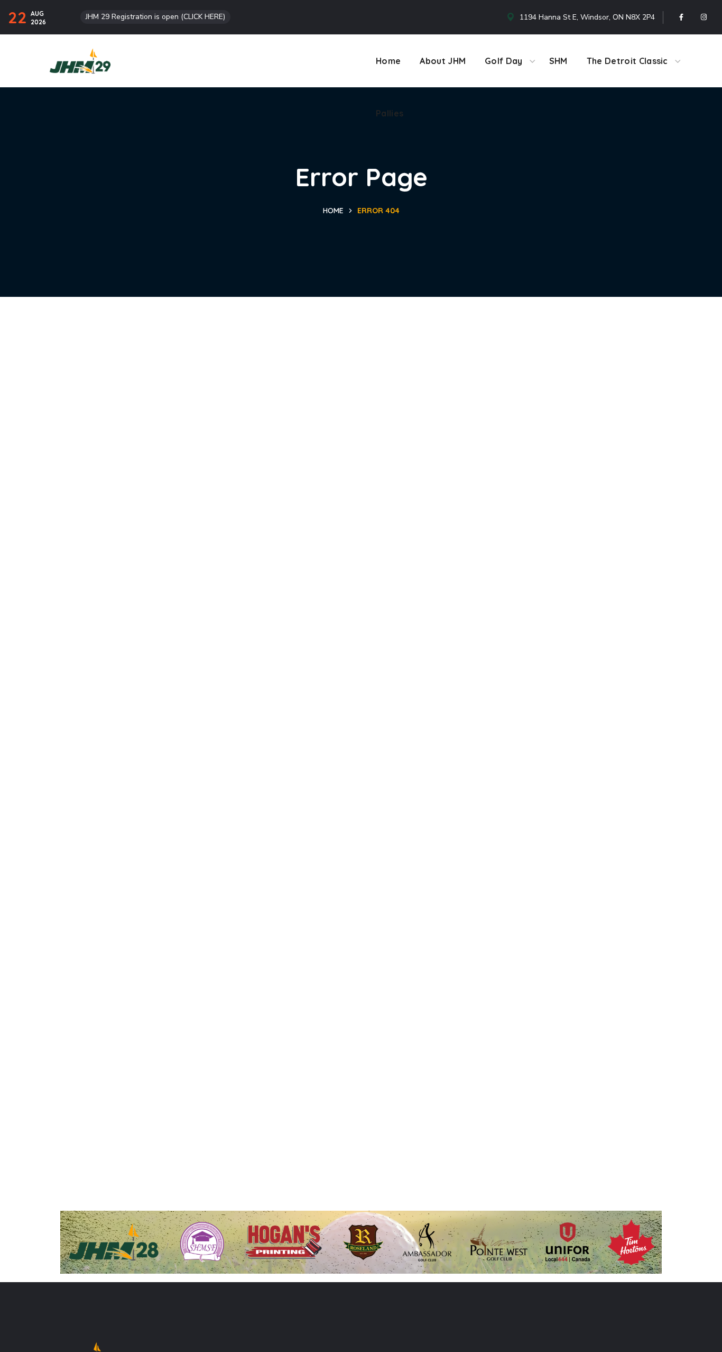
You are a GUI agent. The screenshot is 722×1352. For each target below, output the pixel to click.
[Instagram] (704, 17)
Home (333, 210)
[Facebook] (681, 17)
